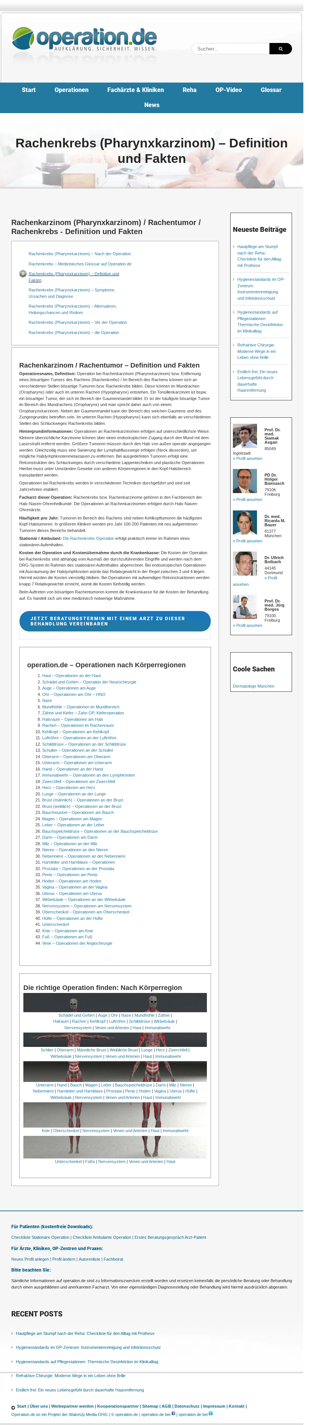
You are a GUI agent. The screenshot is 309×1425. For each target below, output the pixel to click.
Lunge (147, 1050)
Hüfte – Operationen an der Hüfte (72, 918)
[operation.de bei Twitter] (211, 1414)
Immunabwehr (158, 1027)
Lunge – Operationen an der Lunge (74, 794)
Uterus (176, 1091)
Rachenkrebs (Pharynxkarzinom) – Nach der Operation (80, 253)
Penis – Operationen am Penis (70, 874)
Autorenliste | (90, 1258)
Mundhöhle (144, 1015)
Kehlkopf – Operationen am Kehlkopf (75, 731)
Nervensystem (78, 1027)
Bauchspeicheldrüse (133, 1085)
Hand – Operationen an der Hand (72, 769)
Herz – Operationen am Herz (68, 787)
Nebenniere (43, 1091)
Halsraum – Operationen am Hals (72, 719)
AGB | (167, 1406)
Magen (91, 1085)
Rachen (79, 1021)
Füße (90, 1161)
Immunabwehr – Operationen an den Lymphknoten (88, 775)
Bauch (76, 1085)
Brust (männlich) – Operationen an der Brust (82, 800)
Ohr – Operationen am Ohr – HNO (74, 694)
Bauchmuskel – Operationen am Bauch (78, 812)
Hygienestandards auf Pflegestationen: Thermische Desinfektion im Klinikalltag (87, 1361)
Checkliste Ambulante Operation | (103, 1237)
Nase (47, 700)
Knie (46, 1130)
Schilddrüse (139, 1021)
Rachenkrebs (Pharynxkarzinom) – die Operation (74, 332)
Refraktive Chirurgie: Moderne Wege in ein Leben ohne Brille (256, 351)
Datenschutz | (188, 1406)
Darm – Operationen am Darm (70, 837)
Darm (161, 1085)
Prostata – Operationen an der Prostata (78, 868)
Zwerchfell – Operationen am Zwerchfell (78, 781)
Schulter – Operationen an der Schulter (77, 750)
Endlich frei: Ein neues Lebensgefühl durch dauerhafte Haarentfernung (80, 1389)
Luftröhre (117, 1021)
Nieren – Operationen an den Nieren (75, 849)
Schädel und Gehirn (76, 1015)
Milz (172, 1085)
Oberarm (65, 1050)
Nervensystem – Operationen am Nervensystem (87, 906)
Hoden (145, 1091)
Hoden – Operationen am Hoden (71, 881)
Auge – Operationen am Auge (69, 688)
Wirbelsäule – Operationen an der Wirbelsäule (83, 899)
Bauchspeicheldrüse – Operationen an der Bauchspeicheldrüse (100, 831)
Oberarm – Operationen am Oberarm (76, 756)
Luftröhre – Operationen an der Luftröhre (79, 737)
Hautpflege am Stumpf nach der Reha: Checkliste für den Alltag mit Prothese (85, 1333)
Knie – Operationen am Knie (67, 931)
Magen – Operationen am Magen (72, 819)
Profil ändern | (65, 1258)
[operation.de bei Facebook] (173, 1414)
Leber (106, 1085)
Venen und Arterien (112, 1027)
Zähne (164, 1015)
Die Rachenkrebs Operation (88, 538)
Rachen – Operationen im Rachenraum (78, 725)
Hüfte (190, 1091)
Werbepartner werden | (73, 1406)
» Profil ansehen (247, 458)
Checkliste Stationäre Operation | (41, 1237)
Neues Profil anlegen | (31, 1258)
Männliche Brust (91, 1050)
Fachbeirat (113, 1258)
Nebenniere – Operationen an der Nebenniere (83, 856)
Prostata (114, 1091)
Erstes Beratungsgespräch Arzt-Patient (170, 1237)
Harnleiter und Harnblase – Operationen (78, 862)
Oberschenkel (66, 1130)
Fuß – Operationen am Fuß (67, 937)
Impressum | (215, 1406)
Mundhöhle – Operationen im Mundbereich (80, 707)
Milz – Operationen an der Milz (70, 843)
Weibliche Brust (124, 1050)
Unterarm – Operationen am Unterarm (77, 762)
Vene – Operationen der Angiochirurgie (77, 943)
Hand (62, 1085)
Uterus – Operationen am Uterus (72, 893)
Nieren (186, 1085)
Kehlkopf (98, 1021)
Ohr (114, 1015)
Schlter (47, 1050)
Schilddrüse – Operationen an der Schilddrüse (84, 744)
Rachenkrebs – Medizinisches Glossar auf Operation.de (80, 264)
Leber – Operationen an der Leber (73, 825)
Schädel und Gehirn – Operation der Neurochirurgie (89, 682)
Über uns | (40, 1406)
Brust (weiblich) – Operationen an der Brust (81, 806)
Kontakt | (238, 1406)
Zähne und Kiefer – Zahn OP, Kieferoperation (83, 713)
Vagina (160, 1091)
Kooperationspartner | (119, 1406)
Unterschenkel (55, 924)
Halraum (61, 1021)
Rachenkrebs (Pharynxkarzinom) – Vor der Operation (78, 322)
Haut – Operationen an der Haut (71, 675)
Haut (137, 1027)
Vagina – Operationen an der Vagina (74, 887)
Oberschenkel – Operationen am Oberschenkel (85, 912)
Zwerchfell (177, 1050)
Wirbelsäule (164, 1021)
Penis (130, 1091)
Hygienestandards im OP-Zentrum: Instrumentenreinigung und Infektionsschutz (88, 1347)
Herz (160, 1050)
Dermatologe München (253, 686)
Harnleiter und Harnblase (80, 1091)
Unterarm (45, 1085)
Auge (102, 1015)
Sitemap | (151, 1406)
